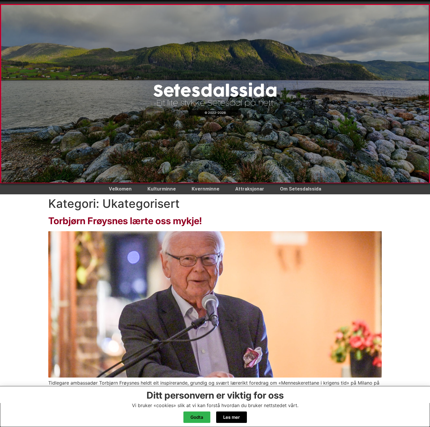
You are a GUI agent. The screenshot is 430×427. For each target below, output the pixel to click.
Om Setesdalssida (300, 189)
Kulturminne (161, 189)
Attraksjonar (249, 189)
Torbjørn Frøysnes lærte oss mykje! (125, 221)
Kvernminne (205, 189)
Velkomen (120, 189)
